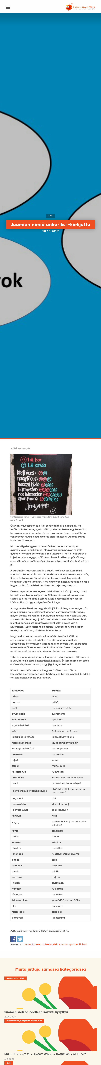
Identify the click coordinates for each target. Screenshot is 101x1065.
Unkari (83, 944)
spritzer (73, 944)
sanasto (63, 944)
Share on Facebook (13, 939)
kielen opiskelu (43, 944)
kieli (55, 944)
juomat (29, 944)
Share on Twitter (20, 939)
